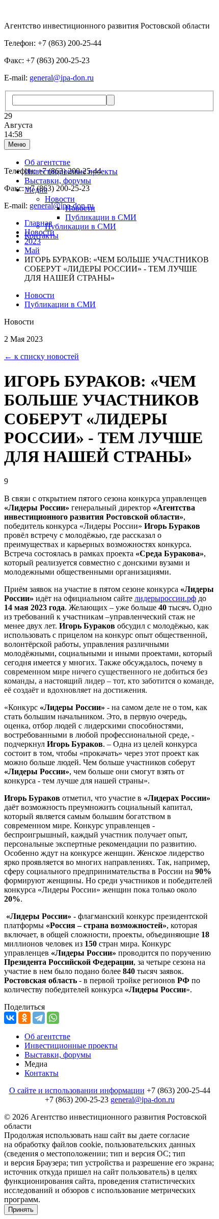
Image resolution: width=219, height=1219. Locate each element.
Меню (17, 144)
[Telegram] (39, 1018)
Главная (38, 223)
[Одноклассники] (24, 1018)
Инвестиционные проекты (71, 1045)
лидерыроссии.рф (165, 598)
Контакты (41, 1073)
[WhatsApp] (53, 1018)
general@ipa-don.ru (62, 77)
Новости (60, 199)
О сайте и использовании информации (77, 1090)
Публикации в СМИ (100, 217)
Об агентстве (47, 162)
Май (32, 250)
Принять (21, 1209)
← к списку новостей (41, 356)
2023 (32, 241)
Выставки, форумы (57, 180)
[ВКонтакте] (10, 1018)
